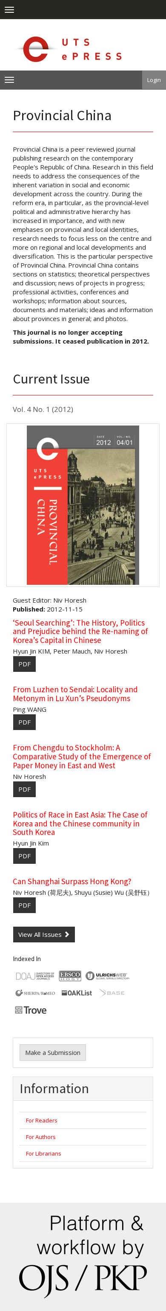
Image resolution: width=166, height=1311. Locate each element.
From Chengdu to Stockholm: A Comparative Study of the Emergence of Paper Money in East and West (82, 756)
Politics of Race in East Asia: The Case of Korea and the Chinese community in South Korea (80, 823)
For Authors (41, 1137)
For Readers (41, 1120)
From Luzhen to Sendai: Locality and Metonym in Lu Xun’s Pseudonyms (75, 693)
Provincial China (62, 115)
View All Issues (40, 934)
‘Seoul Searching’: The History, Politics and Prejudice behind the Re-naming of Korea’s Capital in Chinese (80, 631)
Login (154, 80)
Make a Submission (52, 1052)
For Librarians (43, 1153)
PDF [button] (24, 664)
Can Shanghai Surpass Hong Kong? (72, 881)
